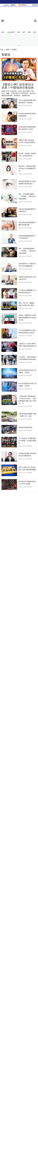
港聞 (29, 32)
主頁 (1, 49)
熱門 (24, 32)
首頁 (2, 32)
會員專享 (11, 32)
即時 (18, 32)
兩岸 (34, 32)
